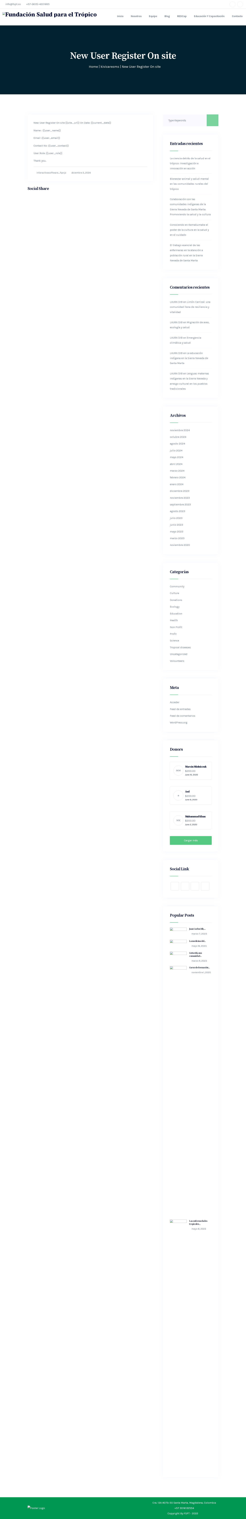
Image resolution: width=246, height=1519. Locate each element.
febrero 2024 (177, 477)
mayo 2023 (176, 531)
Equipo (153, 16)
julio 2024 (176, 450)
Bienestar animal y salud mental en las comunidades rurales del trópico (189, 184)
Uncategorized (178, 654)
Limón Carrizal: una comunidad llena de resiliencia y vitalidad (190, 307)
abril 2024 (176, 464)
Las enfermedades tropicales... (198, 1223)
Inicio (120, 16)
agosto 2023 (177, 511)
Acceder (174, 702)
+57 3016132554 (184, 1508)
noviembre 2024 (180, 430)
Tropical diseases (180, 647)
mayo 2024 (176, 457)
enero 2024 (176, 484)
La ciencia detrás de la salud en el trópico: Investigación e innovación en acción (190, 163)
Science (174, 640)
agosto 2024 (177, 443)
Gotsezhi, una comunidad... (195, 955)
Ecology (174, 606)
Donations (176, 600)
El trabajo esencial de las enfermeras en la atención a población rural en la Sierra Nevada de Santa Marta (186, 253)
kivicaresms (110, 67)
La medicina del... (197, 941)
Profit (173, 633)
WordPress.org (178, 722)
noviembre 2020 (180, 545)
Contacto (237, 16)
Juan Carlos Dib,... (197, 928)
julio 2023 (176, 518)
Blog (167, 16)
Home (93, 67)
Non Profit (176, 627)
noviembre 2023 (180, 497)
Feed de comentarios (182, 715)
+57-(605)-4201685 (38, 4)
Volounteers (177, 660)
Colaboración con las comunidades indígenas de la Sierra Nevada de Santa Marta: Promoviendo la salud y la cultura (190, 207)
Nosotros (136, 16)
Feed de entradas (180, 709)
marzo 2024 (177, 470)
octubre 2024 (178, 436)
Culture (174, 593)
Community (177, 586)
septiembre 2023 (180, 504)
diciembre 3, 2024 (81, 172)
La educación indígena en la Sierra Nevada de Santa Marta (189, 358)
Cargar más (191, 840)
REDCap (182, 16)
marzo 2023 (177, 538)
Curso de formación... (199, 967)
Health (174, 620)
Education (176, 613)
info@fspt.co (13, 4)
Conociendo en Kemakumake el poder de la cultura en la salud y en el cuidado (189, 230)
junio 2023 (176, 524)
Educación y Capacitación (209, 16)
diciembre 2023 (179, 491)
